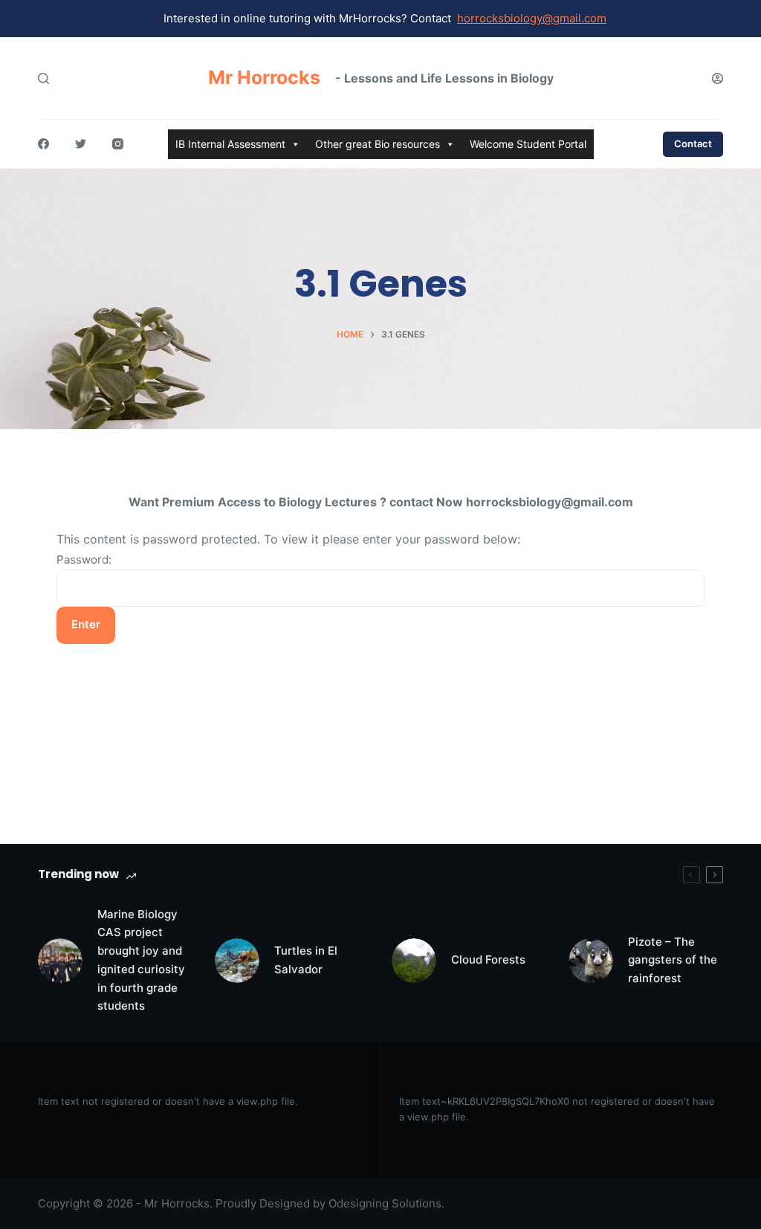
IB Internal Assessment (230, 144)
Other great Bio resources (377, 144)
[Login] (717, 78)
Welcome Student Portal (528, 144)
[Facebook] (43, 143)
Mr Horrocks (264, 77)
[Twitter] (80, 143)
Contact (693, 143)
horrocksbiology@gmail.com (531, 18)
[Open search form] (43, 78)
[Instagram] (117, 143)
